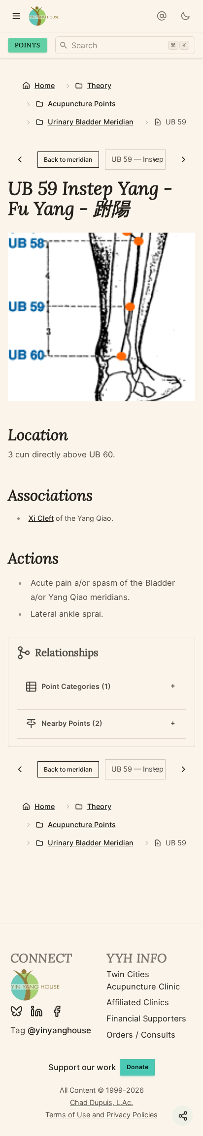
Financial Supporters (146, 1018)
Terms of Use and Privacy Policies (101, 1114)
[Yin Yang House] (44, 16)
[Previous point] (19, 159)
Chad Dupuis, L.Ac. (101, 1102)
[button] (161, 16)
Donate (137, 1067)
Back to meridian (68, 159)
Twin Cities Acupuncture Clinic (143, 980)
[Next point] (183, 159)
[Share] (182, 1116)
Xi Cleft (41, 518)
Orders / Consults (140, 1035)
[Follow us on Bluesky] (16, 1011)
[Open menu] (16, 16)
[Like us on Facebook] (57, 1011)
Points (27, 45)
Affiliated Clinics (137, 1002)
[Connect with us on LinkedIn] (37, 1011)
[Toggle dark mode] (185, 16)
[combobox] (125, 45)
